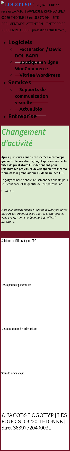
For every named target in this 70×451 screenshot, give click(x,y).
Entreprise (22, 116)
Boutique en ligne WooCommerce (36, 65)
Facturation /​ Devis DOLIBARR (38, 52)
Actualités (30, 108)
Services (19, 82)
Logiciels (20, 42)
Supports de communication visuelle (31, 96)
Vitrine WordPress (39, 75)
